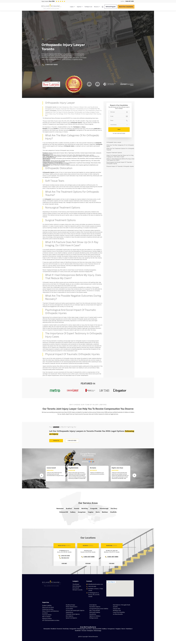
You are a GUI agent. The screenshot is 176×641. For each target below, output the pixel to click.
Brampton (90, 630)
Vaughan (90, 512)
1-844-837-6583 (129, 1)
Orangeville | (73, 628)
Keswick (76, 508)
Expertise (79, 6)
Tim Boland (76, 127)
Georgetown (82, 512)
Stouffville (113, 512)
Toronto (84, 630)
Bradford (69, 508)
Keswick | (60, 628)
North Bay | (66, 628)
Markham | (129, 628)
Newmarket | (47, 628)
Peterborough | (81, 628)
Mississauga (97, 630)
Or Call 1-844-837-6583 (119, 133)
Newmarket (60, 508)
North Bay (85, 508)
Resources (96, 6)
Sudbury (72, 512)
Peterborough (104, 508)
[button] (72, 6)
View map (64, 563)
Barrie (98, 512)
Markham (105, 512)
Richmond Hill (63, 512)
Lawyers (72, 6)
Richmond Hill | (97, 628)
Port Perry (114, 508)
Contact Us (56, 440)
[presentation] (42, 475)
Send (119, 129)
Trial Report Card (88, 6)
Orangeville (93, 508)
